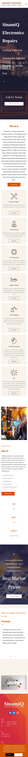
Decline (9, 754)
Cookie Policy (22, 751)
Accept (18, 754)
